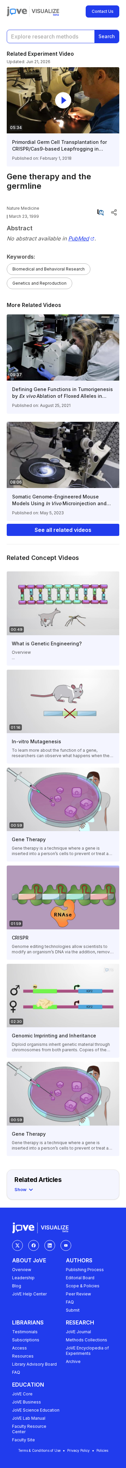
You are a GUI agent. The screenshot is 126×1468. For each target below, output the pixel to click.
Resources (23, 1356)
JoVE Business (26, 1402)
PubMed (78, 238)
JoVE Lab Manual (28, 1418)
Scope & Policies (82, 1285)
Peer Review (78, 1293)
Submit (73, 1310)
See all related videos (63, 529)
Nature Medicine (23, 208)
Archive (73, 1361)
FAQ (70, 1302)
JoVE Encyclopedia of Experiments (87, 1350)
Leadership (23, 1277)
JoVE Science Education (35, 1410)
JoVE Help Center (29, 1293)
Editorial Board (80, 1277)
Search (106, 36)
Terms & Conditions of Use (39, 1450)
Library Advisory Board (34, 1364)
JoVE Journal (78, 1331)
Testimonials (25, 1331)
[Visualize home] (45, 11)
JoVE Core (22, 1393)
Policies (102, 1450)
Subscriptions (25, 1339)
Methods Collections (86, 1339)
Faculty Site (23, 1439)
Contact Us (103, 11)
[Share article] (114, 212)
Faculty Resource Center (29, 1429)
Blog (16, 1285)
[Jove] (17, 11)
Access (19, 1347)
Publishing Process (85, 1269)
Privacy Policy (78, 1450)
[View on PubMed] (100, 212)
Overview (21, 1269)
